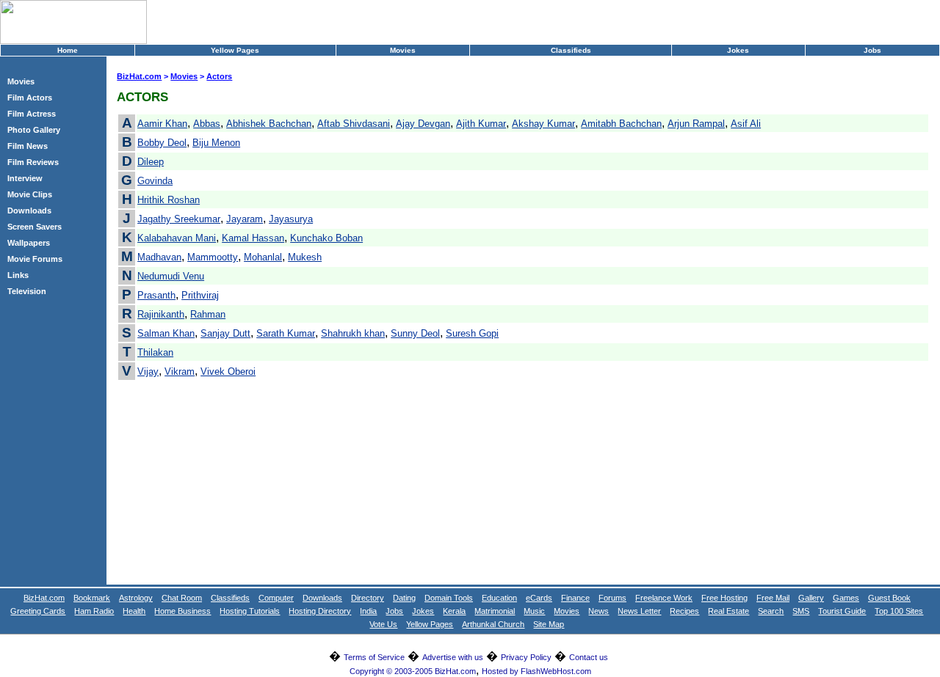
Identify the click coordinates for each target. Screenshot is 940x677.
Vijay (148, 371)
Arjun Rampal (696, 123)
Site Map (548, 624)
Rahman (207, 314)
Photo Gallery (33, 129)
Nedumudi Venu (170, 276)
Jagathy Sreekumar (178, 218)
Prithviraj (200, 295)
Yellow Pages (235, 50)
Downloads (29, 210)
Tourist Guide (842, 611)
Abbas (206, 123)
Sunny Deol (415, 333)
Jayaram (244, 218)
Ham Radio (94, 611)
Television (26, 291)
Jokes (738, 50)
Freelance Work (664, 597)
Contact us (588, 657)
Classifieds (571, 50)
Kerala (454, 611)
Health (134, 611)
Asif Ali (746, 123)
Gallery (811, 597)
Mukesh (305, 257)
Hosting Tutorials (250, 611)
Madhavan (159, 257)
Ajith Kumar (481, 123)
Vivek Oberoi (228, 371)
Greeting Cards (37, 611)
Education (499, 597)
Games (846, 597)
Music (534, 611)
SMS (800, 611)
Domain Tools (448, 597)
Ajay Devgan (423, 123)
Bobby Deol (162, 142)
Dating (404, 597)
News (598, 611)
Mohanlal (263, 257)
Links (18, 275)
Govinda (155, 180)
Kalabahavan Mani (176, 238)
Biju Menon (216, 142)
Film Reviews (33, 162)
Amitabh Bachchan (621, 123)
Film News (27, 146)
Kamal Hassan (253, 238)
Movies (403, 50)
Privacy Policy (526, 657)
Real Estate (728, 611)
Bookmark (91, 597)
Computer (276, 597)
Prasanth (156, 295)
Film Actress (31, 113)
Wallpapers (28, 242)
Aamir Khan (162, 123)
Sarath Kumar (285, 333)
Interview (25, 178)
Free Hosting (724, 597)
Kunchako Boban (326, 238)
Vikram (179, 371)
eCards (539, 597)
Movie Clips (29, 194)
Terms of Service (374, 657)
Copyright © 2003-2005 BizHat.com (413, 671)
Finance (575, 597)
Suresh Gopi (472, 333)
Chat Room (182, 597)
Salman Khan (166, 333)
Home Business (182, 611)
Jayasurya (291, 218)
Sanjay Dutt (225, 333)
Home (67, 50)
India (368, 611)
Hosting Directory (320, 611)
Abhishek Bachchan (268, 123)
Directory (367, 597)
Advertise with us (452, 657)
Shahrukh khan (353, 333)
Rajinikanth (160, 314)
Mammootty (212, 257)
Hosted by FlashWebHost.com (536, 671)
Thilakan (155, 352)
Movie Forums (34, 259)
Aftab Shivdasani (353, 123)
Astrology (136, 597)
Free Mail (772, 597)
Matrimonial (494, 611)
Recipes (684, 611)
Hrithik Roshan (168, 199)
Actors (219, 76)
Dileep (150, 161)
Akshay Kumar (543, 123)
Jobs (872, 50)
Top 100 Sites (899, 611)
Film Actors (29, 97)
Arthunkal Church (493, 624)
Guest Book (889, 597)
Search (771, 611)
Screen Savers (34, 226)
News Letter (639, 611)
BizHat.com (139, 76)
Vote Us (383, 624)
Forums (612, 597)
